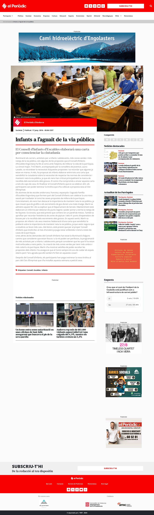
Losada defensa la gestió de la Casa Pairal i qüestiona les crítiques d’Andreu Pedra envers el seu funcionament (130, 168)
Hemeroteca (128, 16)
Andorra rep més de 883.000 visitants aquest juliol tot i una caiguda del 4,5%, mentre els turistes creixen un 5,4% (72, 333)
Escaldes (37, 270)
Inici (4, 22)
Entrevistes (80, 16)
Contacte (60, 484)
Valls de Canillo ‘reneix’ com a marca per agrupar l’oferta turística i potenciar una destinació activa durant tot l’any (130, 227)
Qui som (49, 484)
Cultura (54, 16)
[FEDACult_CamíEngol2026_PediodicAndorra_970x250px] (77, 62)
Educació (63, 16)
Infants (45, 270)
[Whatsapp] (103, 6)
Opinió (89, 16)
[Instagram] (94, 6)
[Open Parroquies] (12, 16)
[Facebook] (86, 6)
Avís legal (104, 484)
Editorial (97, 16)
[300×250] (124, 270)
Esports (71, 16)
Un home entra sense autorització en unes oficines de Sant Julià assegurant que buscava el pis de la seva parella (35, 333)
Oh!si (117, 16)
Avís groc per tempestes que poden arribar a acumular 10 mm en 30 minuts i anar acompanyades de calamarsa (130, 156)
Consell (30, 270)
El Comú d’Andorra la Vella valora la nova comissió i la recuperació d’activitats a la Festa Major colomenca (130, 181)
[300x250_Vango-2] (124, 396)
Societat (28, 16)
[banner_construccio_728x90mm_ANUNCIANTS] (55, 290)
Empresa (46, 16)
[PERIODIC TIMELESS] (124, 353)
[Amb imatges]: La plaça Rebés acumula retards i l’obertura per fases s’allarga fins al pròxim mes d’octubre (130, 202)
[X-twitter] (90, 6)
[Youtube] (99, 6)
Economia (37, 16)
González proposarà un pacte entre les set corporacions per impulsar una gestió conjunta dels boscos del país (129, 215)
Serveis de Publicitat (75, 484)
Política (20, 16)
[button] (151, 6)
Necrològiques (108, 16)
